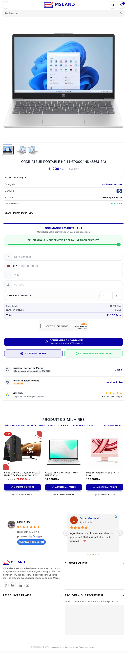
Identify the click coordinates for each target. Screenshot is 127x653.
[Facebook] (6, 585)
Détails (119, 369)
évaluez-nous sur (30, 541)
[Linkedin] (20, 585)
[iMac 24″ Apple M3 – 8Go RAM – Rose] (104, 450)
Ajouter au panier (24, 487)
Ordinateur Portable (112, 184)
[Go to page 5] (95, 554)
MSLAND (23, 522)
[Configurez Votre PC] (112, 5)
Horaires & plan (114, 382)
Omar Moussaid (90, 518)
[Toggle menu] (5, 5)
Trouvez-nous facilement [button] (84, 595)
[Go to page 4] (93, 554)
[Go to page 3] (90, 554)
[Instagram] (13, 585)
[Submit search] (121, 13)
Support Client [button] (76, 563)
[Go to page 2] (87, 554)
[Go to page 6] (98, 554)
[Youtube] (27, 585)
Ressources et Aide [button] (17, 595)
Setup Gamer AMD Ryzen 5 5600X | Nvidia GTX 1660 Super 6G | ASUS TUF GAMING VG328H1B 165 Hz (22, 475)
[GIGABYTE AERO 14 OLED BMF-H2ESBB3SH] (63, 450)
